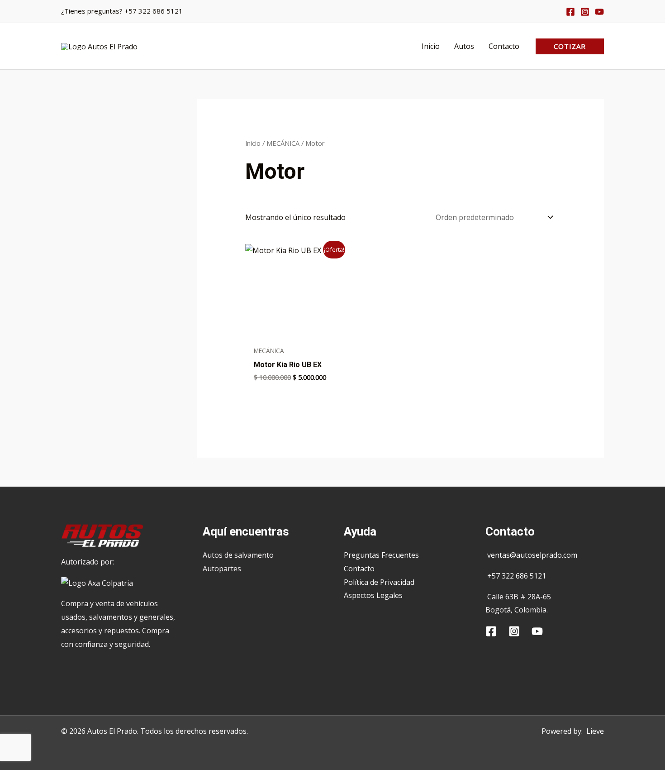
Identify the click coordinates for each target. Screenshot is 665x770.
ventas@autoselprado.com (532, 555)
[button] (570, 46)
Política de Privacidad (379, 582)
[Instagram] (584, 11)
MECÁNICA (282, 143)
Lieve (595, 731)
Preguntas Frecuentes (381, 555)
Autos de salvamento (238, 555)
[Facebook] (570, 11)
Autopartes (222, 569)
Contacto (359, 569)
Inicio (253, 143)
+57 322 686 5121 (153, 10)
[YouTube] (599, 11)
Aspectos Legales (373, 595)
